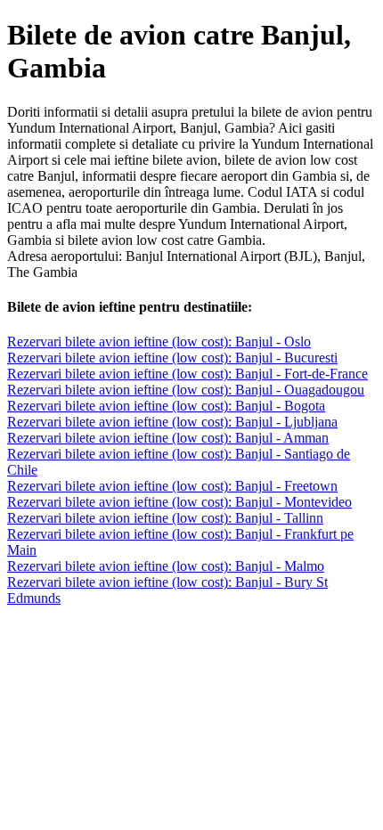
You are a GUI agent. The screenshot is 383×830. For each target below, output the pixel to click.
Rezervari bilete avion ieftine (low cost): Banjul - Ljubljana (172, 421)
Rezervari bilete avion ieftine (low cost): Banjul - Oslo (159, 341)
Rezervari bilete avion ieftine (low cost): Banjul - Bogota (166, 405)
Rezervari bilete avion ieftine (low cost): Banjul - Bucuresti (172, 357)
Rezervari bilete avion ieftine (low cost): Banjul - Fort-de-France (187, 373)
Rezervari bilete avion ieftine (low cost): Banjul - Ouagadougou (185, 389)
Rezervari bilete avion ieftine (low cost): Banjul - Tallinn (165, 517)
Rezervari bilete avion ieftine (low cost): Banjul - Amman (168, 437)
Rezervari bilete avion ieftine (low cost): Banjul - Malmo (165, 566)
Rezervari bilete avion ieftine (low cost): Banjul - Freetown (172, 485)
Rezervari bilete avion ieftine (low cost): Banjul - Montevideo (179, 501)
